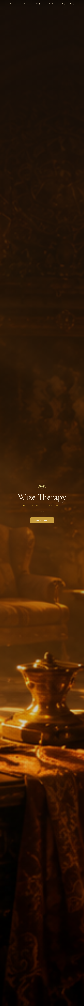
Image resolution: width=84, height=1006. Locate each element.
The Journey (40, 4)
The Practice (27, 4)
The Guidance (53, 4)
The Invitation (14, 4)
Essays (72, 4)
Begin (64, 4)
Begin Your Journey (42, 520)
